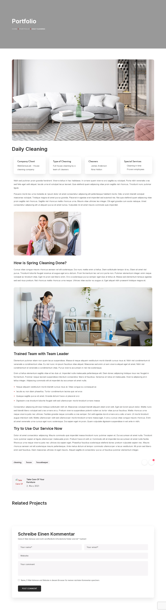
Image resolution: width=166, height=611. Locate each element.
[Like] (151, 462)
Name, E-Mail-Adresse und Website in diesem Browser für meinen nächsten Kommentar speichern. (60, 580)
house (29, 462)
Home (14, 29)
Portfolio (24, 29)
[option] (34, 512)
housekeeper (42, 462)
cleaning (17, 462)
